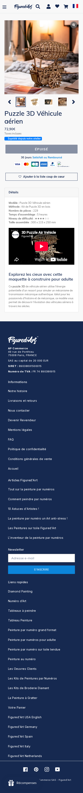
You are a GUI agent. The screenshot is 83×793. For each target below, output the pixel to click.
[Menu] (4, 6)
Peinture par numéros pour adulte (32, 639)
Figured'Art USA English (25, 717)
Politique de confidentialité (27, 449)
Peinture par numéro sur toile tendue (34, 649)
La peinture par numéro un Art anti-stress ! (38, 518)
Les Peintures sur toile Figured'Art (32, 528)
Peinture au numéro (22, 659)
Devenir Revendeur (22, 420)
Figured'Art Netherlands (25, 756)
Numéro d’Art (17, 601)
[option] (21, 102)
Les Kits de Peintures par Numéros (32, 678)
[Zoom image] (41, 57)
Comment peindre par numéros (30, 499)
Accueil (13, 468)
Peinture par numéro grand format (32, 630)
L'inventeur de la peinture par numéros (35, 537)
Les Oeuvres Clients (22, 668)
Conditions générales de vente (30, 459)
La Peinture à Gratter (22, 698)
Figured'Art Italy (19, 746)
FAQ (11, 439)
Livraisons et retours (22, 400)
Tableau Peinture (20, 620)
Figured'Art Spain (20, 736)
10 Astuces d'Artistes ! (23, 508)
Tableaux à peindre (22, 610)
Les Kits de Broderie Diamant (28, 688)
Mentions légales (20, 429)
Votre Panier (17, 707)
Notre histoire (17, 391)
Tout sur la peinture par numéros (31, 489)
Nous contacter (19, 410)
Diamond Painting (20, 591)
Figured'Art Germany (22, 726)
